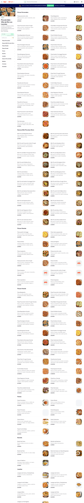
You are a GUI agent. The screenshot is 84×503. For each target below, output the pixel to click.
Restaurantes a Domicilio (25, 8)
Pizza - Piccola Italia (4, 31)
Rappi (18, 8)
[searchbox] (44, 1)
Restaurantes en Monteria (35, 8)
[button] (11, 2)
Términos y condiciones (60, 5)
